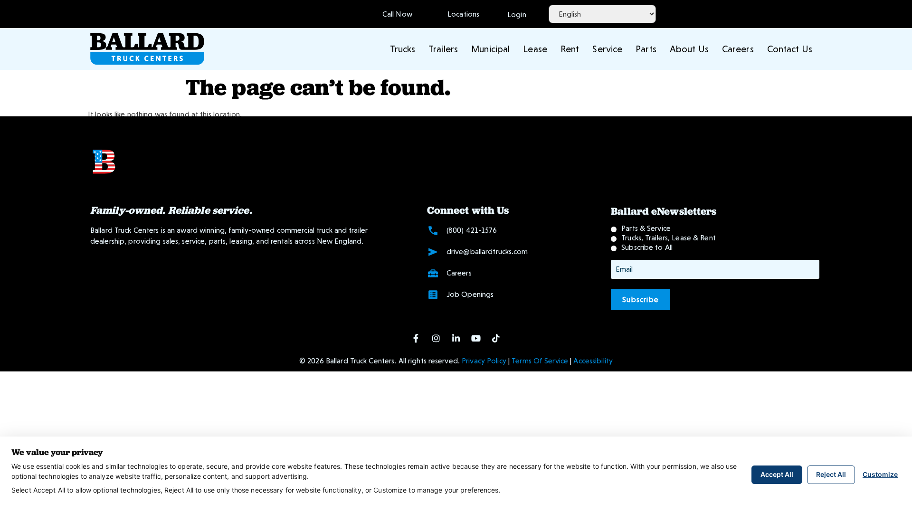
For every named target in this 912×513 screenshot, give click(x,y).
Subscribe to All (647, 247)
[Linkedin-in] (456, 338)
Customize (880, 474)
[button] (516, 13)
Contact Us (789, 49)
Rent (569, 49)
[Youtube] (476, 338)
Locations (461, 14)
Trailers (443, 49)
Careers (738, 49)
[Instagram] (436, 338)
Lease (535, 49)
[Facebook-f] (416, 338)
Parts (646, 49)
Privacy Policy (484, 360)
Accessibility (593, 360)
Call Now (397, 14)
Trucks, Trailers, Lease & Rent (668, 237)
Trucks (403, 49)
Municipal (490, 49)
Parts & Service (646, 228)
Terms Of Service (540, 360)
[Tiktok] (496, 338)
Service (607, 49)
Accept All (776, 474)
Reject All (831, 474)
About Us (689, 49)
